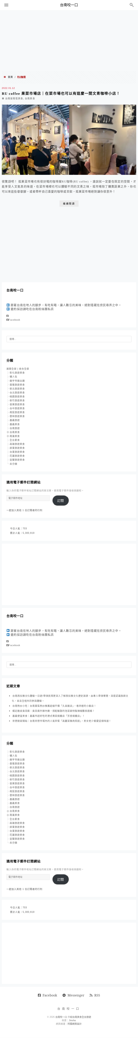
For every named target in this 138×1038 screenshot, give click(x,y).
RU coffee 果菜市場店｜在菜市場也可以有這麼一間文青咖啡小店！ (61, 93)
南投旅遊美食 (17, 412)
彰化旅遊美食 (17, 372)
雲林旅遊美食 (17, 416)
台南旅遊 (15, 428)
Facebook (14, 319)
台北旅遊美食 (17, 392)
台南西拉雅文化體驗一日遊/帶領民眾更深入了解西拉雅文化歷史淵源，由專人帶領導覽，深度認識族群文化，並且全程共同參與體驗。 (70, 698)
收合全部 (24, 368)
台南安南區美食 (14, 98)
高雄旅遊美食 (17, 444)
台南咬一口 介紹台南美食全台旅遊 (73, 1017)
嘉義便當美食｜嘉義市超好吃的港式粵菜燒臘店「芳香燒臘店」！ (48, 716)
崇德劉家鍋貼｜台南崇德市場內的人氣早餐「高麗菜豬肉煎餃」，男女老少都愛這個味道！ (61, 721)
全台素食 (15, 440)
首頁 (10, 77)
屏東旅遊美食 (17, 448)
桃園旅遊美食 (17, 396)
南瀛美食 (15, 436)
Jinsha (72, 1020)
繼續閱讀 (69, 203)
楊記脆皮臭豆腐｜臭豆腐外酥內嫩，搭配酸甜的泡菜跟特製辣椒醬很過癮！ (53, 710)
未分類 (13, 463)
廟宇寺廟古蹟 (17, 380)
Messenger (76, 995)
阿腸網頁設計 (75, 1023)
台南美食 (30, 98)
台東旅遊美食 (17, 451)
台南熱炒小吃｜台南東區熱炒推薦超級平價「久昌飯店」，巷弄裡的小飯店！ (54, 705)
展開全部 (11, 368)
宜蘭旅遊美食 (17, 459)
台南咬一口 (69, 5)
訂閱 (60, 501)
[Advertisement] (69, 40)
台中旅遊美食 (17, 408)
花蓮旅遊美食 (17, 455)
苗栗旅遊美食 (17, 404)
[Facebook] (7, 316)
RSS (97, 995)
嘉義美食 (15, 424)
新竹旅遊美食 (17, 400)
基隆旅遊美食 (17, 384)
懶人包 (13, 376)
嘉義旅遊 (15, 420)
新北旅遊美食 (17, 388)
